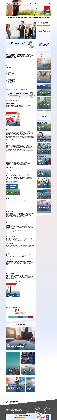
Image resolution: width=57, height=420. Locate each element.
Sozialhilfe (46, 412)
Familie (45, 405)
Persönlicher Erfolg (47, 108)
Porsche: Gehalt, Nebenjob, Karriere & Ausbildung (20, 388)
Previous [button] (7, 385)
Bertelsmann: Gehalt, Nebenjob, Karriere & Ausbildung (29, 387)
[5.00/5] (20, 312)
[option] (13, 120)
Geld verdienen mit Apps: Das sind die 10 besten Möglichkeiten (43, 150)
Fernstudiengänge (25, 245)
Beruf (29, 349)
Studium (33, 35)
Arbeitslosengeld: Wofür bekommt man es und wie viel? (43, 106)
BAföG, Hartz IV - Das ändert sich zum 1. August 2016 (11, 388)
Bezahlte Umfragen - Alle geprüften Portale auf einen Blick (43, 196)
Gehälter (32, 349)
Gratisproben (48, 141)
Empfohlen (39, 95)
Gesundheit (46, 406)
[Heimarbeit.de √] (12, 4)
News (49, 69)
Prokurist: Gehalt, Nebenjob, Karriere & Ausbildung (19, 345)
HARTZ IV (45, 413)
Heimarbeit (46, 69)
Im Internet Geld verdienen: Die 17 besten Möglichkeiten (43, 162)
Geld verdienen (46, 82)
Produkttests (37, 407)
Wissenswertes (47, 409)
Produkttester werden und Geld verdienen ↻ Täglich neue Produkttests (13, 295)
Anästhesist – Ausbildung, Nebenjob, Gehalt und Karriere (27, 372)
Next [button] (34, 385)
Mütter (45, 407)
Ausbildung (26, 349)
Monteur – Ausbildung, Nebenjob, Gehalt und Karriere (26, 360)
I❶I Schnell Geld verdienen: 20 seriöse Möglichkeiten (13, 193)
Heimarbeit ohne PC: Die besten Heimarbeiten (43, 67)
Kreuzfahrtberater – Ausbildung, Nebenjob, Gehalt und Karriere (12, 370)
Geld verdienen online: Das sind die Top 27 (13, 124)
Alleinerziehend (47, 408)
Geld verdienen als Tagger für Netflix (43, 80)
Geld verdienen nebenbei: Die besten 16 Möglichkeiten (43, 173)
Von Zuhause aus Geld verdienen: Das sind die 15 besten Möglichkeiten (43, 207)
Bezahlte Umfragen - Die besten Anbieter (43, 93)
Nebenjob (27, 412)
